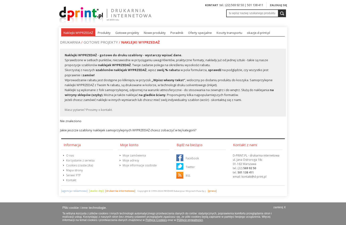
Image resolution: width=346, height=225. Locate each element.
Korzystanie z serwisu (80, 160)
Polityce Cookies (156, 220)
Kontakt (211, 5)
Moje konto (129, 144)
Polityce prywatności (190, 220)
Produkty (104, 33)
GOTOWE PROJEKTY (101, 42)
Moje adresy (131, 160)
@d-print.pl (253, 177)
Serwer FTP (73, 175)
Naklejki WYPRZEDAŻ (78, 33)
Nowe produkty (155, 33)
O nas (70, 155)
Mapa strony (74, 170)
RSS (188, 176)
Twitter (190, 167)
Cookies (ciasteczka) (79, 165)
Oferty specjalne (200, 33)
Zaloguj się (278, 5)
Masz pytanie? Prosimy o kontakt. (89, 110)
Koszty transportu (229, 33)
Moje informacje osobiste (140, 165)
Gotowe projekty (127, 33)
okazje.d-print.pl (258, 33)
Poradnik (176, 33)
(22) (246, 168)
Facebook (192, 158)
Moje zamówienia (134, 155)
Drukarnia (70, 42)
